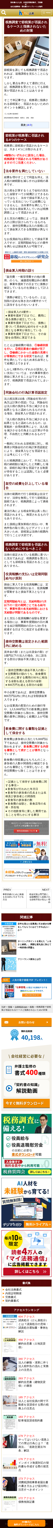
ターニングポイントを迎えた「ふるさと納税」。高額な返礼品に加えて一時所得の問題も (34, 944)
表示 (29, 125)
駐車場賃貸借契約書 (30, 1420)
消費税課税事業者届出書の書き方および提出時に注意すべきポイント (33, 1486)
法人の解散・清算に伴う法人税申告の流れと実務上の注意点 (33, 1366)
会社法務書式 (13, 1289)
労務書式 (10, 1297)
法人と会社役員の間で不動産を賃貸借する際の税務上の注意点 (33, 1405)
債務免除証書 (26, 1501)
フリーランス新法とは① (29, 959)
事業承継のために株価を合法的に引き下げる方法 (13, 897)
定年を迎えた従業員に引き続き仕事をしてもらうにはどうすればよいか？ (34, 926)
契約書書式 (12, 1300)
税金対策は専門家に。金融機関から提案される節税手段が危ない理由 (39, 898)
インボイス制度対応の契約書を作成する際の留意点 (33, 1466)
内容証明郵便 (13, 1293)
